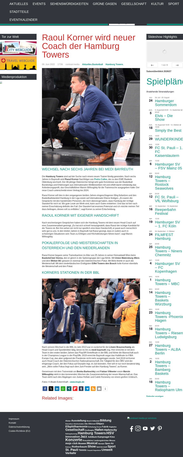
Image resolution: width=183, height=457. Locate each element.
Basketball (97, 64)
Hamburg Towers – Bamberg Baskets (163, 368)
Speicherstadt (101, 447)
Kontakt (12, 423)
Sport (173, 4)
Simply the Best (168, 130)
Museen (82, 443)
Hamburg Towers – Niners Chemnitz (168, 251)
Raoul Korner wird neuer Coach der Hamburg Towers (88, 46)
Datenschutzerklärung (19, 427)
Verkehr (70, 453)
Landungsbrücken (101, 440)
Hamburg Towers (114, 64)
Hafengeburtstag (71, 434)
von (165, 65)
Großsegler (89, 430)
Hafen (99, 429)
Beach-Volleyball (93, 421)
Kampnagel (103, 437)
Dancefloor (69, 424)
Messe (112, 440)
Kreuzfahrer (88, 440)
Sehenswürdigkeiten (69, 4)
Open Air (109, 443)
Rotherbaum (79, 446)
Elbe (86, 424)
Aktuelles (19, 4)
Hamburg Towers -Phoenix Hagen (169, 316)
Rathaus (68, 447)
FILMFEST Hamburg (164, 237)
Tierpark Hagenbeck (94, 450)
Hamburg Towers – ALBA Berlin (168, 349)
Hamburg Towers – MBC (167, 282)
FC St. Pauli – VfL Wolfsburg (167, 199)
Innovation (72, 436)
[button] (45, 388)
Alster (68, 421)
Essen (99, 427)
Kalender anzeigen (154, 396)
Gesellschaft (134, 4)
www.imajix (75, 382)
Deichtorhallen (79, 424)
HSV (110, 433)
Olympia (101, 444)
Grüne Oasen (105, 4)
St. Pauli (71, 450)
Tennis (82, 450)
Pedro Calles (100, 179)
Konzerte (73, 439)
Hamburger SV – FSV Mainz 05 (168, 166)
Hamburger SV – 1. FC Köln (167, 224)
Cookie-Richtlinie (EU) (19, 431)
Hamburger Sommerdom (166, 103)
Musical (92, 443)
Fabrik (105, 427)
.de (82, 382)
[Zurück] (152, 65)
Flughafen (112, 427)
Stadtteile (19, 12)
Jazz (83, 436)
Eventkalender (23, 20)
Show (92, 446)
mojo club (71, 443)
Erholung (92, 427)
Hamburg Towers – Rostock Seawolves (164, 182)
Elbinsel (92, 424)
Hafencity (110, 429)
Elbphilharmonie (76, 426)
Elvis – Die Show (164, 118)
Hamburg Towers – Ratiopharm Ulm (168, 386)
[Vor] (177, 65)
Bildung (105, 420)
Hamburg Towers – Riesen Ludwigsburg (169, 333)
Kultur (157, 4)
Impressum (14, 419)
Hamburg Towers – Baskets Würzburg (163, 298)
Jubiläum (92, 437)
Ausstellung (78, 420)
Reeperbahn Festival (165, 212)
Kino (112, 437)
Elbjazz (100, 423)
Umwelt (107, 450)
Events (39, 4)
